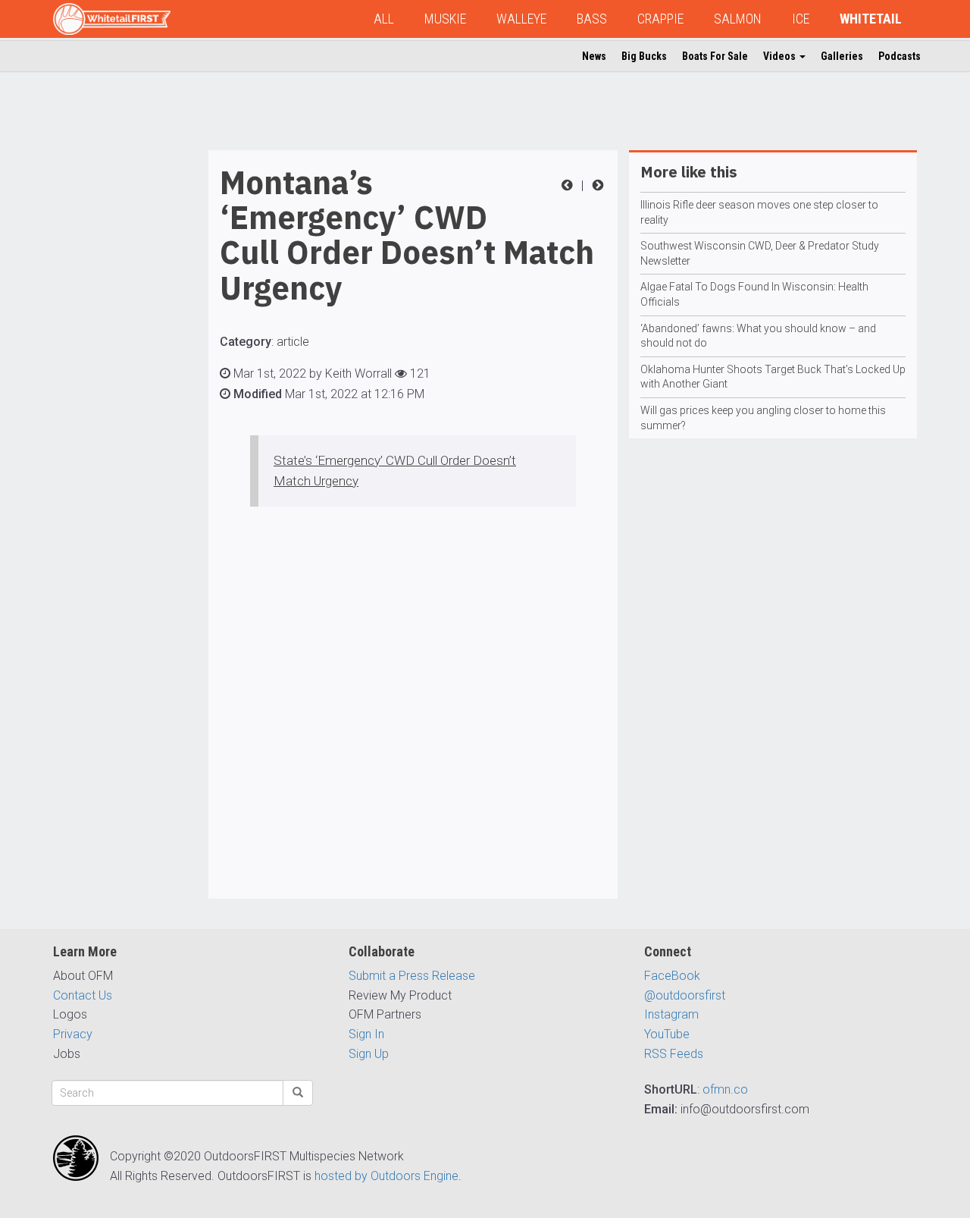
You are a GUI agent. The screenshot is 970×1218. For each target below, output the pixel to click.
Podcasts (899, 56)
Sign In (366, 1034)
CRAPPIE (660, 19)
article (293, 341)
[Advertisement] (113, 377)
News (594, 56)
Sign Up (369, 1054)
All (384, 19)
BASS (592, 19)
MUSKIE (445, 19)
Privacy (72, 1034)
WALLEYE (521, 19)
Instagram (671, 1014)
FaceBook (672, 975)
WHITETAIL (871, 19)
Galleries (842, 56)
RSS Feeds (673, 1054)
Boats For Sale (715, 56)
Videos (780, 56)
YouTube (667, 1034)
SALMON (738, 19)
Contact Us (82, 995)
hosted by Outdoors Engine (386, 1176)
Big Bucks (644, 56)
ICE (800, 19)
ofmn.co (725, 1089)
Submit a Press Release (412, 975)
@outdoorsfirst (684, 995)
